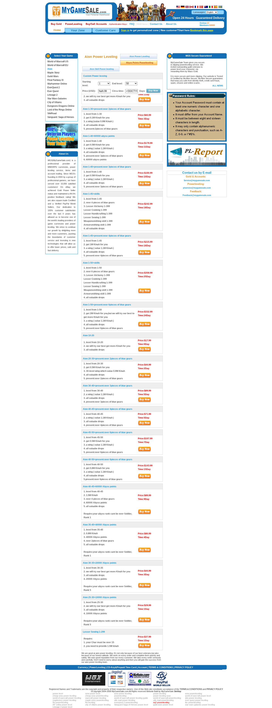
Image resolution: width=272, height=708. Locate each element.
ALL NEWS (217, 86)
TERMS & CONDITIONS (161, 667)
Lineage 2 (52, 95)
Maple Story (53, 72)
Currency (83, 667)
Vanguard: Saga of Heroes (60, 117)
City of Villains (54, 102)
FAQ (132, 24)
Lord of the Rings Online (59, 109)
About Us (171, 24)
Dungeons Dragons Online (60, 106)
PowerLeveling (97, 667)
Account (142, 667)
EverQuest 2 (53, 87)
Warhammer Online (57, 83)
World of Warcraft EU (57, 65)
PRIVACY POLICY (184, 667)
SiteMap (177, 691)
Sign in (125, 30)
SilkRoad (52, 113)
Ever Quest (52, 91)
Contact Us (156, 24)
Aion (49, 69)
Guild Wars (52, 76)
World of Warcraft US (57, 61)
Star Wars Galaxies (57, 98)
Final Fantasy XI (55, 80)
